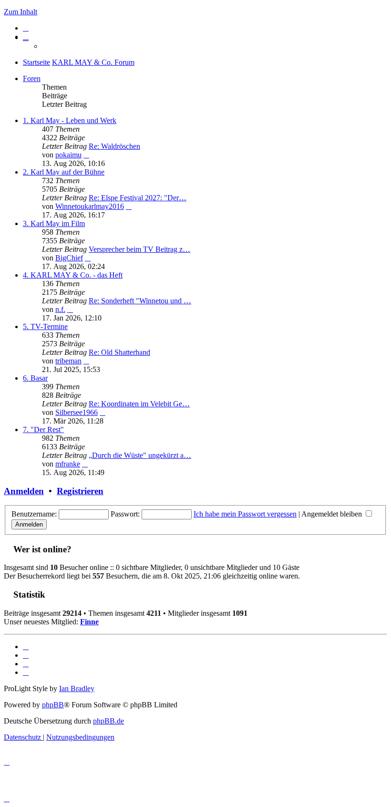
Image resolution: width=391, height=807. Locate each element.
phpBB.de (108, 721)
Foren (32, 78)
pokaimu (68, 155)
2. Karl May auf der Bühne (63, 172)
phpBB (53, 705)
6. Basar (35, 378)
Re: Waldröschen (114, 146)
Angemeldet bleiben (332, 514)
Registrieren (80, 491)
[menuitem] (26, 28)
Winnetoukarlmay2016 (89, 206)
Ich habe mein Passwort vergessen (245, 514)
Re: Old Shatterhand (119, 352)
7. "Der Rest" (43, 429)
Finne (89, 622)
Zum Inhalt (20, 12)
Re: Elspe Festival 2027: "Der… (137, 198)
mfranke (67, 464)
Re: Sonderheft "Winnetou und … (140, 301)
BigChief (69, 258)
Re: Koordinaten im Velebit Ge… (139, 404)
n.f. (60, 309)
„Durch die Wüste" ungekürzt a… (140, 455)
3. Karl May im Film (54, 223)
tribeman (68, 361)
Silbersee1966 (76, 412)
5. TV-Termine (45, 326)
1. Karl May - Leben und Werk (69, 120)
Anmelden (24, 491)
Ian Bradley (76, 688)
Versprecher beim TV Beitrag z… (139, 249)
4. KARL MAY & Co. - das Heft (73, 275)
